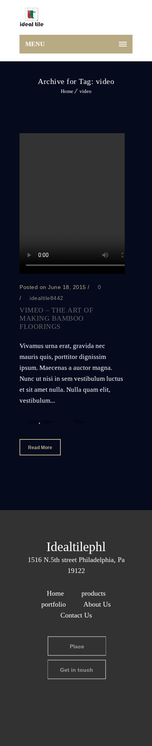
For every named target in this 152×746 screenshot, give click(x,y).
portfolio (53, 604)
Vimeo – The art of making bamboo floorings (56, 318)
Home (67, 91)
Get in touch (76, 670)
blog (34, 422)
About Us (97, 604)
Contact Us (76, 615)
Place (77, 646)
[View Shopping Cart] (122, 19)
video (86, 91)
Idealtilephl (76, 546)
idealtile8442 (47, 298)
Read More (40, 447)
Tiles (79, 422)
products (93, 593)
